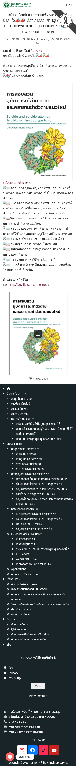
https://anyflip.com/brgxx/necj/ (28, 284)
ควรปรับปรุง (15, 678)
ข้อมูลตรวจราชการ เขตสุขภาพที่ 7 (34, 528)
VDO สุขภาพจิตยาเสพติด (30, 468)
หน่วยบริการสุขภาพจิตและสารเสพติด (36, 513)
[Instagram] (22, 750)
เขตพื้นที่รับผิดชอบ (21, 614)
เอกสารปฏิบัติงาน (25, 544)
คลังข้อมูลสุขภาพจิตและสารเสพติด (30, 473)
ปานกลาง (13, 672)
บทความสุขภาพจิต (26, 453)
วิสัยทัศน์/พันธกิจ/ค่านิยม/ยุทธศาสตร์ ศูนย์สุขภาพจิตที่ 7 (41, 604)
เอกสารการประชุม (25, 538)
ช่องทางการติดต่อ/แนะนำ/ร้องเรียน (30, 634)
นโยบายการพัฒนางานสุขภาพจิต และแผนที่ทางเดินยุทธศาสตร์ (38, 596)
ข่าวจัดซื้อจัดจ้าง (19, 413)
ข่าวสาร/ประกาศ (15, 393)
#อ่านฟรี (36, 50)
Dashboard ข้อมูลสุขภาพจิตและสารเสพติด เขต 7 (43, 478)
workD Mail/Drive (26, 559)
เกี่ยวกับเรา (12, 579)
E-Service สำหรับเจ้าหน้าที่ (25, 534)
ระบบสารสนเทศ (15, 443)
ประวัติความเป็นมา (21, 609)
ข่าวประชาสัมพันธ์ (20, 403)
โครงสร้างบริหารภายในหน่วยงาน (29, 589)
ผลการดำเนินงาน (20, 418)
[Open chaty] (10, 756)
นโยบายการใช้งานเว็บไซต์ (24, 574)
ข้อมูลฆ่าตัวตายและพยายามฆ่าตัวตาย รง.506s (41, 488)
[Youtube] (54, 750)
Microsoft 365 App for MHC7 (33, 564)
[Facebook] (33, 750)
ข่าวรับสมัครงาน (19, 408)
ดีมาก (11, 667)
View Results (38, 696)
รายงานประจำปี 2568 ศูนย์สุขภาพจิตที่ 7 (38, 423)
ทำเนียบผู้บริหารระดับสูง (24, 584)
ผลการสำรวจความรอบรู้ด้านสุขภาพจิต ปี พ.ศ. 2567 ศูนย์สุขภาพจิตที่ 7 (44, 431)
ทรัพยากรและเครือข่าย (23, 508)
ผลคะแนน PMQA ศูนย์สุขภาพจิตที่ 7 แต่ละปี (39, 438)
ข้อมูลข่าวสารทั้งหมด (22, 398)
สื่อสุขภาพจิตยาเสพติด (23, 448)
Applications (18, 569)
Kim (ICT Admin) (39, 39)
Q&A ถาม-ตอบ (19, 629)
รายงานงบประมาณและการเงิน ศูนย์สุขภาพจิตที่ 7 (42, 549)
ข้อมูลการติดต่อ (19, 624)
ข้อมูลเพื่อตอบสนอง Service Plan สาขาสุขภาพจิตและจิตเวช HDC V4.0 (45, 501)
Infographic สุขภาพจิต (29, 458)
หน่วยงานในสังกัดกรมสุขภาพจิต (28, 639)
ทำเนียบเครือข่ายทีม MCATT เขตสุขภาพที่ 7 (39, 483)
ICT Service (22, 554)
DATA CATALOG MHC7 (29, 524)
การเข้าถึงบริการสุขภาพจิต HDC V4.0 (36, 493)
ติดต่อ (10, 619)
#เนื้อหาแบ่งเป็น (13, 183)
